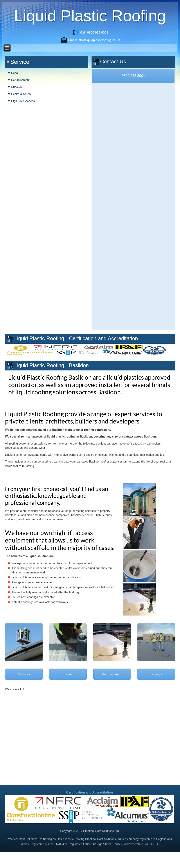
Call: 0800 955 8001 (94, 32)
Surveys (16, 87)
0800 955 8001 (133, 76)
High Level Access (23, 101)
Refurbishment (20, 80)
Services (24, 674)
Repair (15, 73)
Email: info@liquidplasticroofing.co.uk (94, 40)
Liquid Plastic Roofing (90, 16)
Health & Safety (21, 94)
